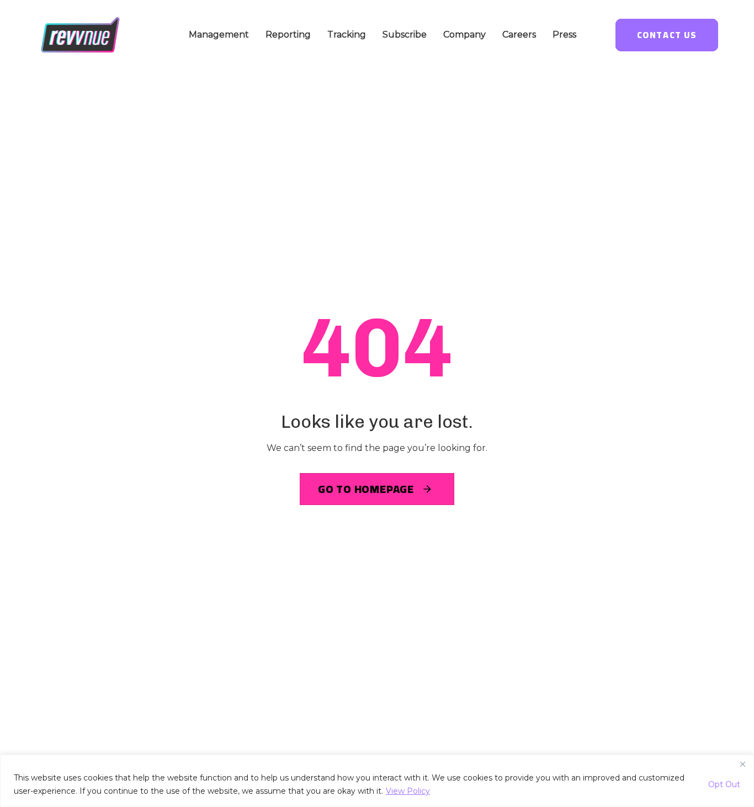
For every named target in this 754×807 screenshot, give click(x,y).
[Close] (742, 764)
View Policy (408, 791)
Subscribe (405, 34)
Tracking (346, 34)
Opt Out (724, 784)
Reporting (288, 34)
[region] (377, 781)
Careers (519, 34)
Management (219, 34)
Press (564, 34)
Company (464, 34)
